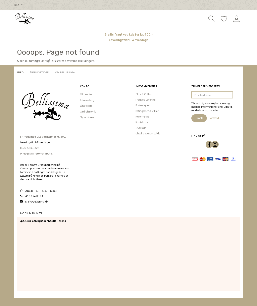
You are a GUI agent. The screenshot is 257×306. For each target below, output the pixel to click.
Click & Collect (144, 94)
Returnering (143, 116)
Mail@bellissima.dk (36, 201)
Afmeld (214, 118)
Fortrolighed (143, 105)
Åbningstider (39, 72)
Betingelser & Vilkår (147, 111)
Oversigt (141, 127)
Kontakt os (142, 122)
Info (20, 72)
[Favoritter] (224, 18)
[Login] (236, 18)
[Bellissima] (24, 18)
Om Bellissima (65, 72)
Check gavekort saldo (148, 133)
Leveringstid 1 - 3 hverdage (128, 40)
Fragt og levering (146, 99)
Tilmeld (199, 118)
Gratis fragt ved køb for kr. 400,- (128, 34)
